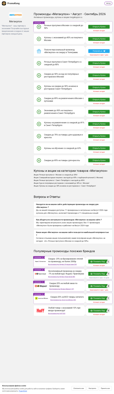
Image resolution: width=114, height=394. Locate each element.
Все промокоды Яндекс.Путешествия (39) (62, 264)
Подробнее (23, 391)
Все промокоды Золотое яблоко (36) (63, 300)
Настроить (92, 388)
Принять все (105, 388)
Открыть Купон (99, 27)
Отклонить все (78, 388)
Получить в (97, 51)
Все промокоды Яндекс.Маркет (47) (61, 289)
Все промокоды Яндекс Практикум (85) (61, 277)
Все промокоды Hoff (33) (56, 313)
